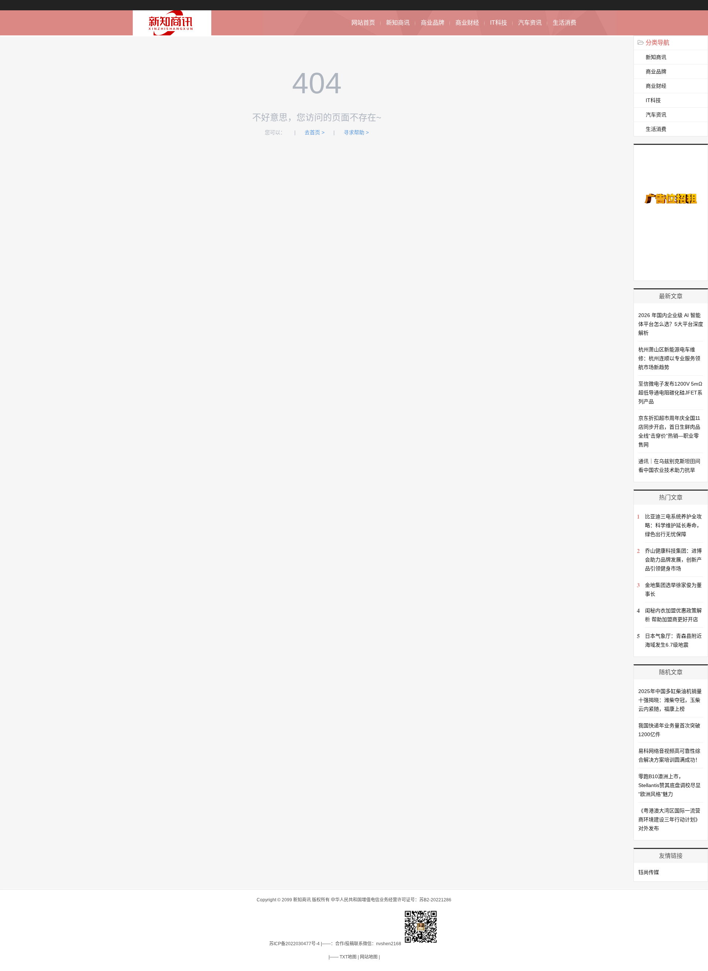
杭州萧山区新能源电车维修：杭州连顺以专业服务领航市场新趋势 (669, 358)
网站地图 (369, 957)
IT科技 (498, 23)
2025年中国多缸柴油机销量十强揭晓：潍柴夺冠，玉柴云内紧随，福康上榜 (670, 700)
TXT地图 (348, 957)
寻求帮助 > (356, 132)
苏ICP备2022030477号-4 (294, 943)
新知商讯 (398, 23)
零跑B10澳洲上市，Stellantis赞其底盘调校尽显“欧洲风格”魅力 (669, 785)
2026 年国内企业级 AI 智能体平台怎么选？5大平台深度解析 (670, 324)
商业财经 (467, 23)
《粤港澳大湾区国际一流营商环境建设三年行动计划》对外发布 (669, 819)
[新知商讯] (172, 31)
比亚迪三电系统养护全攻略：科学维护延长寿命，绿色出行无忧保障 (673, 525)
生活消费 (564, 23)
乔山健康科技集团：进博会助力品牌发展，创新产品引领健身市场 (673, 559)
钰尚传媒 (648, 872)
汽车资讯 (530, 23)
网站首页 (363, 23)
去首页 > (314, 132)
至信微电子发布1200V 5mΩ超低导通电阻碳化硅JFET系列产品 (670, 392)
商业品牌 (432, 23)
